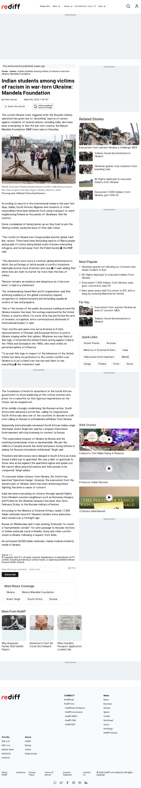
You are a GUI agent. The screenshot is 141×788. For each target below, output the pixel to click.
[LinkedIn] (86, 783)
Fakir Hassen (11, 99)
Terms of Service (49, 773)
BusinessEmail (81, 6)
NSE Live (6, 745)
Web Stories (87, 425)
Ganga (87, 363)
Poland (102, 363)
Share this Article (16, 106)
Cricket (107, 716)
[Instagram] (73, 783)
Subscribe (10, 574)
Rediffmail (69, 700)
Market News (8, 749)
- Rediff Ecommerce (73, 712)
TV (94, 6)
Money (66, 6)
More (100, 6)
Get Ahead (108, 720)
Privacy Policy (32, 773)
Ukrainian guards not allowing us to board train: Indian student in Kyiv (109, 268)
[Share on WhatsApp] (55, 783)
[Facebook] (67, 783)
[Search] (128, 6)
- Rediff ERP (69, 724)
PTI (10, 555)
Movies (107, 708)
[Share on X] (61, 783)
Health (28, 741)
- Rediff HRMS (70, 716)
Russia (53, 599)
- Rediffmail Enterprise (74, 708)
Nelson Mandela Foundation (38, 592)
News (55, 6)
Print (73, 568)
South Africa (35, 599)
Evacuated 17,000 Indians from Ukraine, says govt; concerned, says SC (107, 284)
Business (108, 704)
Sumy (130, 363)
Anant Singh (13, 599)
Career (28, 749)
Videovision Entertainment (99, 356)
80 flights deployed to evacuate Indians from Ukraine (108, 276)
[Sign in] (136, 6)
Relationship (31, 753)
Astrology (108, 729)
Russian (111, 343)
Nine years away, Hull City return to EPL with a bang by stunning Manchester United (108, 292)
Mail (48, 6)
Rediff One (69, 704)
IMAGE (125, 356)
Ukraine (10, 592)
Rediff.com (109, 772)
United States (92, 343)
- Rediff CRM (70, 720)
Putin (116, 363)
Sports (107, 712)
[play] (109, 439)
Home (42, 6)
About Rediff (4, 773)
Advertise (20, 772)
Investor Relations (67, 773)
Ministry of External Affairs (99, 350)
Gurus (90, 6)
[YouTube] (79, 783)
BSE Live (6, 741)
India (125, 350)
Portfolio (6, 758)
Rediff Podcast (110, 733)
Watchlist (6, 753)
